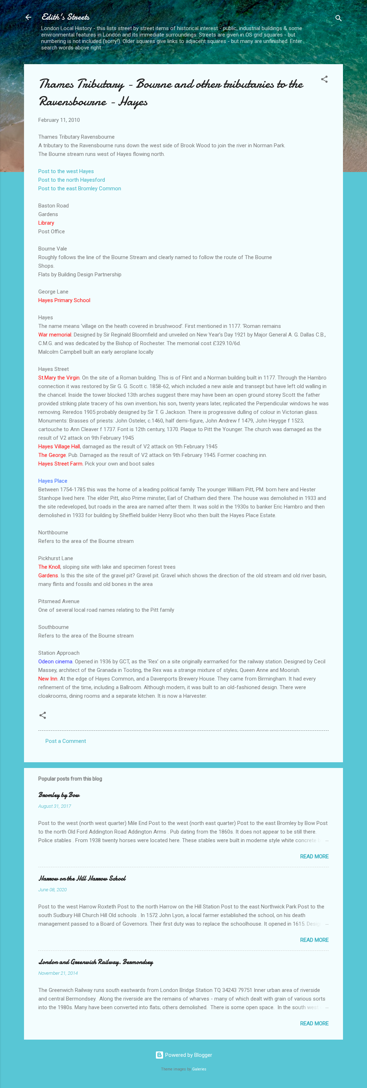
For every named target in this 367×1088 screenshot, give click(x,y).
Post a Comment (66, 741)
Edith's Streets (65, 17)
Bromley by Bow (58, 795)
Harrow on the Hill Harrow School (81, 878)
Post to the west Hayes (66, 171)
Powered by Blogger (188, 1055)
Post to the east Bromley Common (79, 188)
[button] (324, 80)
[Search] (338, 19)
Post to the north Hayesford (71, 180)
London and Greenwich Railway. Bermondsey (95, 962)
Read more (314, 856)
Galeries (199, 1069)
